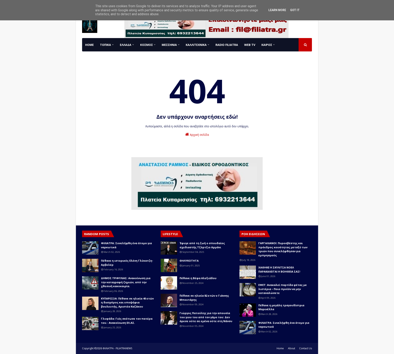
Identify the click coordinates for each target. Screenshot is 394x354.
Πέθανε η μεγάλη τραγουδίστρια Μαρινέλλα (281, 307)
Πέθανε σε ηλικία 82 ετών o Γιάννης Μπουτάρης (204, 298)
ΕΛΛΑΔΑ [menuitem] (125, 45)
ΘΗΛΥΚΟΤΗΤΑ (189, 260)
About (291, 348)
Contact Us (305, 348)
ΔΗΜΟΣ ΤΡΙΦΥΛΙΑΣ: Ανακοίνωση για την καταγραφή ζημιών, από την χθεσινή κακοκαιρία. (125, 282)
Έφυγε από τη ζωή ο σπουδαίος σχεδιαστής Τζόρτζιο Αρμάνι (202, 245)
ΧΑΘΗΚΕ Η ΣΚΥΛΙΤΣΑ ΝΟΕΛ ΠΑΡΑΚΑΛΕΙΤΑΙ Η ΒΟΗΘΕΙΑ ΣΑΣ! (279, 269)
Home (280, 348)
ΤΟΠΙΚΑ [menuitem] (105, 45)
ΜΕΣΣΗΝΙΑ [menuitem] (169, 45)
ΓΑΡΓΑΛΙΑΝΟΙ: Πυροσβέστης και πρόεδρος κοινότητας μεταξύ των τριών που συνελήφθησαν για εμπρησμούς (282, 249)
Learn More (277, 10)
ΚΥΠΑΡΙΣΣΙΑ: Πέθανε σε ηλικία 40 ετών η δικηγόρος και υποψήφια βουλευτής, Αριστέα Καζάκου (127, 302)
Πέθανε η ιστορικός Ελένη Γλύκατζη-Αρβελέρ (127, 263)
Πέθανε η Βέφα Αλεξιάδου (198, 278)
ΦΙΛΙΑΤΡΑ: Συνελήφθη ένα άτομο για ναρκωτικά (126, 245)
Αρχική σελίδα (199, 135)
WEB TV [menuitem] (249, 45)
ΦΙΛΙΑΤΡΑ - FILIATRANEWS (117, 348)
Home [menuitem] (89, 45)
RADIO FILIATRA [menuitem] (226, 45)
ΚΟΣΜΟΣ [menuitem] (146, 45)
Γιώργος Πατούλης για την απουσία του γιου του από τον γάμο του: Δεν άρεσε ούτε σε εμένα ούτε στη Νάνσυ (206, 317)
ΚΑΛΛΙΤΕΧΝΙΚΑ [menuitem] (196, 45)
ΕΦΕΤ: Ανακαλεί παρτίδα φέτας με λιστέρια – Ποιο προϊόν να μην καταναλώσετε (282, 289)
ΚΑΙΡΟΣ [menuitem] (266, 45)
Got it (295, 10)
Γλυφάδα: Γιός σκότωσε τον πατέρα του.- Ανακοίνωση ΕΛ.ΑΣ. (126, 321)
